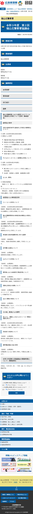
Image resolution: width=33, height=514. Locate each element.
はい (3, 385)
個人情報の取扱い (22, 498)
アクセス (12, 501)
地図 (22, 507)
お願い (3, 404)
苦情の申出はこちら (22, 494)
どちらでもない (12, 385)
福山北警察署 (22, 9)
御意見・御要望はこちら (8, 494)
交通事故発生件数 (7, 434)
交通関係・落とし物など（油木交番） (12, 424)
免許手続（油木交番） (8, 419)
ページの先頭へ (16, 488)
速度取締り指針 (6, 409)
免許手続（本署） (7, 417)
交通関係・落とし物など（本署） (11, 422)
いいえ (21, 385)
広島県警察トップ (11, 9)
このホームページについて (8, 498)
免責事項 (4, 501)
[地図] (15, 482)
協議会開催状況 (14, 11)
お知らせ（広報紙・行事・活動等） (12, 406)
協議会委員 (5, 442)
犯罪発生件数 (5, 432)
